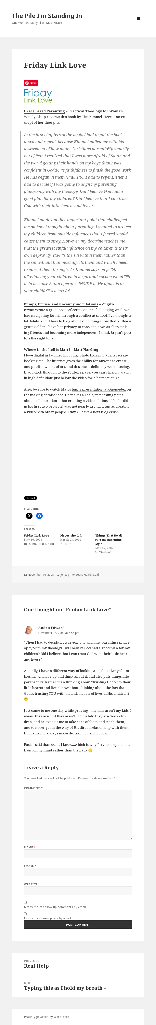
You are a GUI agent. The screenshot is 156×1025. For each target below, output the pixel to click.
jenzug (64, 574)
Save (33, 83)
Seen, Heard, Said (87, 574)
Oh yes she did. (71, 535)
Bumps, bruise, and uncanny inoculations (61, 304)
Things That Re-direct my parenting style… (109, 539)
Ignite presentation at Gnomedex (99, 389)
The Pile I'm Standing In (47, 15)
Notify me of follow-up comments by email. (55, 907)
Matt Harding (86, 349)
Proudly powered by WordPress (46, 1017)
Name (30, 847)
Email (30, 866)
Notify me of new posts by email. (48, 918)
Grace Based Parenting (44, 111)
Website (31, 884)
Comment (33, 788)
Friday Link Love (36, 535)
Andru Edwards (52, 627)
